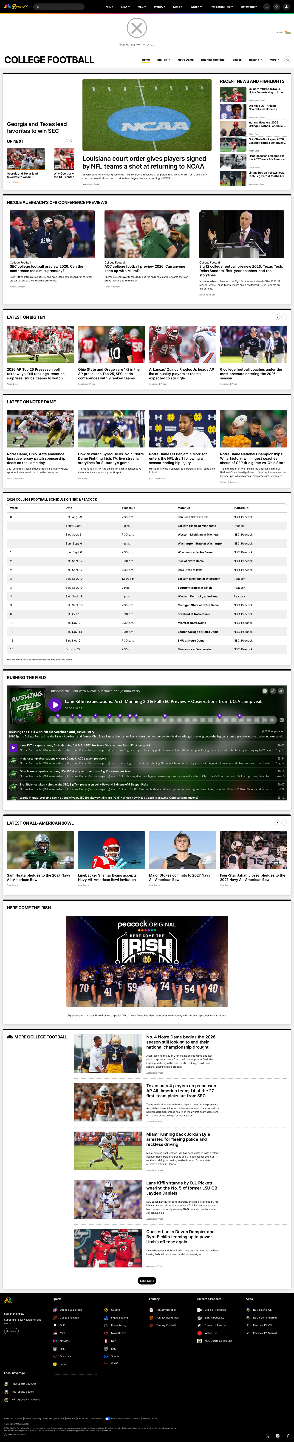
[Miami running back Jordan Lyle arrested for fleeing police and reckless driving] (108, 1151)
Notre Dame (186, 59)
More (273, 59)
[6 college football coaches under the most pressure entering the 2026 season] (253, 344)
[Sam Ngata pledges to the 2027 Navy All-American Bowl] (40, 850)
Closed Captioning (32, 1418)
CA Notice (135, 1418)
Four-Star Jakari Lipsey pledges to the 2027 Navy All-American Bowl (252, 877)
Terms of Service (149, 1418)
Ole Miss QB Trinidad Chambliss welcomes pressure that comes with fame (266, 107)
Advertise (8, 1418)
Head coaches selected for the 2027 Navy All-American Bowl (267, 157)
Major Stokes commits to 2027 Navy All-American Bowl (179, 877)
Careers (18, 1418)
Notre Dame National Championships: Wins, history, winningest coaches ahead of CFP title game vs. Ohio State (252, 458)
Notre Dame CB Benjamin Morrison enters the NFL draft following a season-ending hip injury (178, 458)
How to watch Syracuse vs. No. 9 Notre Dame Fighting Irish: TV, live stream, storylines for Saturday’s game (111, 458)
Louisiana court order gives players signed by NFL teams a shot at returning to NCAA (144, 162)
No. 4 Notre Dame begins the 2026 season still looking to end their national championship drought (181, 1041)
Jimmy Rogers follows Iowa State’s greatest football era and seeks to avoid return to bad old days (267, 174)
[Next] (71, 141)
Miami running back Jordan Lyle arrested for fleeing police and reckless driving (178, 1139)
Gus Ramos (254, 167)
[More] (266, 6)
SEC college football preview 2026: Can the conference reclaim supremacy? (46, 268)
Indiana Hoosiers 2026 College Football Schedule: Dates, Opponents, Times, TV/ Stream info (266, 124)
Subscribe (11, 1331)
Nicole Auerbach (17, 286)
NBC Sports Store (56, 1418)
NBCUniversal (22, 1424)
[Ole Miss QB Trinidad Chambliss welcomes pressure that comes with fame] (233, 111)
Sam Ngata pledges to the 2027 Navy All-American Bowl (38, 877)
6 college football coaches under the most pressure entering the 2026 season (251, 373)
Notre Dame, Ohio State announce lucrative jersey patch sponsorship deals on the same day (36, 458)
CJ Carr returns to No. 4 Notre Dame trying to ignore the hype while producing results (267, 90)
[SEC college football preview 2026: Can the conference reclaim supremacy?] (52, 234)
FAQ (45, 1418)
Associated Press (90, 184)
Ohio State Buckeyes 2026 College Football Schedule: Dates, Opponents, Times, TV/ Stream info (266, 141)
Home (146, 59)
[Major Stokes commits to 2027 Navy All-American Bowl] (182, 850)
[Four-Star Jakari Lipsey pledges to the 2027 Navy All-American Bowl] (253, 850)
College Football (20, 262)
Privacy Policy (96, 1418)
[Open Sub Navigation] (113, 7)
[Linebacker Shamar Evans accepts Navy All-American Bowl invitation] (111, 850)
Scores (237, 59)
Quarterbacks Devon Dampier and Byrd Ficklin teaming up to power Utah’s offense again (180, 1236)
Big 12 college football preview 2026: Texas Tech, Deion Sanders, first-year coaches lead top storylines (241, 270)
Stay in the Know (14, 1313)
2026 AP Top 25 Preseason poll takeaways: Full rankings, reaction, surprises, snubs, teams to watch (36, 373)
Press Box (70, 1418)
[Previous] (66, 141)
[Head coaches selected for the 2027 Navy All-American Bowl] (233, 161)
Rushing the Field (213, 59)
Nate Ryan (83, 478)
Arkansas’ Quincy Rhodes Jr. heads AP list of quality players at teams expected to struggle (181, 373)
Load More (147, 1280)
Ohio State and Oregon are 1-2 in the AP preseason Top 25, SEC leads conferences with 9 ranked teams (109, 373)
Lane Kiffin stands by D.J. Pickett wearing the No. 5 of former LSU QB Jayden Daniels (181, 1187)
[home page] (16, 7)
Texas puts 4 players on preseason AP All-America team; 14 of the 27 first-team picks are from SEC (181, 1090)
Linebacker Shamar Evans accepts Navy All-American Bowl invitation (107, 877)
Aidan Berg (254, 134)
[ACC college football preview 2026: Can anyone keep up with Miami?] (147, 234)
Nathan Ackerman (228, 482)
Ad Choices (82, 1418)
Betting (254, 59)
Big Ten (162, 59)
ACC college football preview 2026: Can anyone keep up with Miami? (145, 268)
